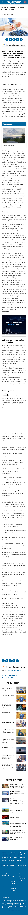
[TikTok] (23, 865)
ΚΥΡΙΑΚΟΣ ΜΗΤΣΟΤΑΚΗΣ (9, 675)
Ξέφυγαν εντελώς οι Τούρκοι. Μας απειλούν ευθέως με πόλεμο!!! (7, 689)
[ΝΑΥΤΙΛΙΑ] (21, 740)
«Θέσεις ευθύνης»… (9, 145)
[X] (10, 39)
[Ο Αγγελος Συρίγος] (21, 715)
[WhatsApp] (17, 39)
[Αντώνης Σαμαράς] (21, 732)
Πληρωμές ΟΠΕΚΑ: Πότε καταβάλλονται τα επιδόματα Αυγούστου (18, 832)
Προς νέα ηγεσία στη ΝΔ (7, 747)
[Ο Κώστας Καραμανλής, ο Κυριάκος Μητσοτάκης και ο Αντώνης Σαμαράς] (21, 767)
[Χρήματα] (5, 786)
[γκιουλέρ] (21, 690)
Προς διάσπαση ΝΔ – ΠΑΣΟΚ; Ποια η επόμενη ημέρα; (7, 706)
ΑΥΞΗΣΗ (10, 671)
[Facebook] (6, 39)
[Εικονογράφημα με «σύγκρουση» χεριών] (21, 707)
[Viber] (14, 39)
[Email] (21, 39)
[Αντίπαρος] (5, 823)
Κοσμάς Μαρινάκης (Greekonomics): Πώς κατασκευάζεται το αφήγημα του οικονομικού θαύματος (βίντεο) (17, 802)
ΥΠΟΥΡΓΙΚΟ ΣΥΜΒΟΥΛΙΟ (9, 677)
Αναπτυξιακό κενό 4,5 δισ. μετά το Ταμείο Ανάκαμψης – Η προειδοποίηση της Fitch (18, 786)
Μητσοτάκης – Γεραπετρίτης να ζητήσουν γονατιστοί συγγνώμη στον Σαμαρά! (8, 731)
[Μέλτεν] (5, 793)
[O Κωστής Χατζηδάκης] (21, 758)
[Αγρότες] (5, 810)
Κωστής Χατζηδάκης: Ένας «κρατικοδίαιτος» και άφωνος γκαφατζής (8, 757)
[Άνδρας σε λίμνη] (21, 750)
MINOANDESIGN (16, 911)
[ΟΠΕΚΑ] (5, 832)
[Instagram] (21, 865)
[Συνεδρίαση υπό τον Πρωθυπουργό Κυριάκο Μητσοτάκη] (21, 724)
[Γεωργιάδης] (21, 698)
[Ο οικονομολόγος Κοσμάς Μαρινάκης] (5, 800)
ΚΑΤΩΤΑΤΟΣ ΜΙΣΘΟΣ (8, 673)
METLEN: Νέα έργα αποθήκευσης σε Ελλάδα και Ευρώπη (17, 793)
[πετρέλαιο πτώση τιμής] (5, 817)
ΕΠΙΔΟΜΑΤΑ (17, 671)
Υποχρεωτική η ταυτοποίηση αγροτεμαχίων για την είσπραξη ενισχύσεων (17, 810)
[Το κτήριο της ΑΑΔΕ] (5, 839)
